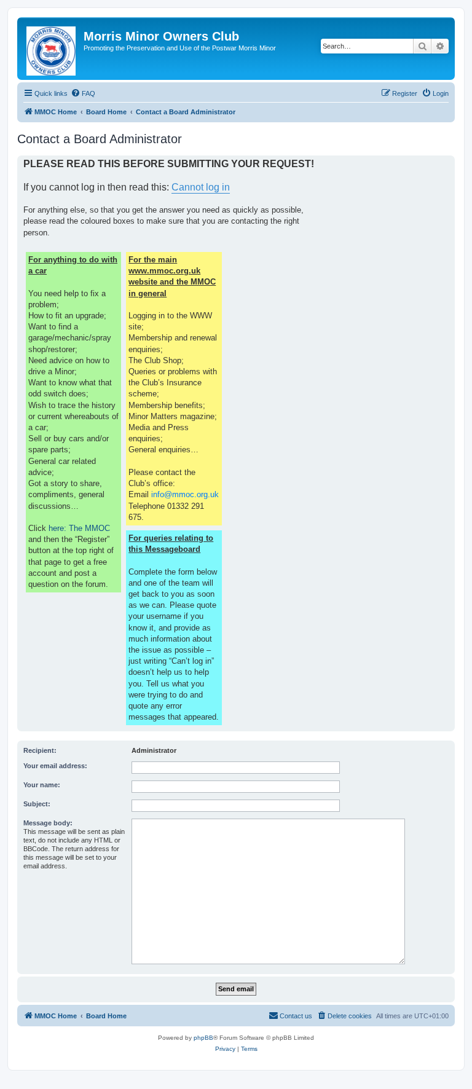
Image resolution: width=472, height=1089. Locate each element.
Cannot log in (200, 187)
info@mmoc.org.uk (185, 494)
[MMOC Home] (52, 48)
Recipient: (40, 750)
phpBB (203, 1037)
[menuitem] (83, 93)
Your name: (41, 784)
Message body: (48, 823)
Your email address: (55, 765)
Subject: (36, 804)
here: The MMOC (79, 528)
